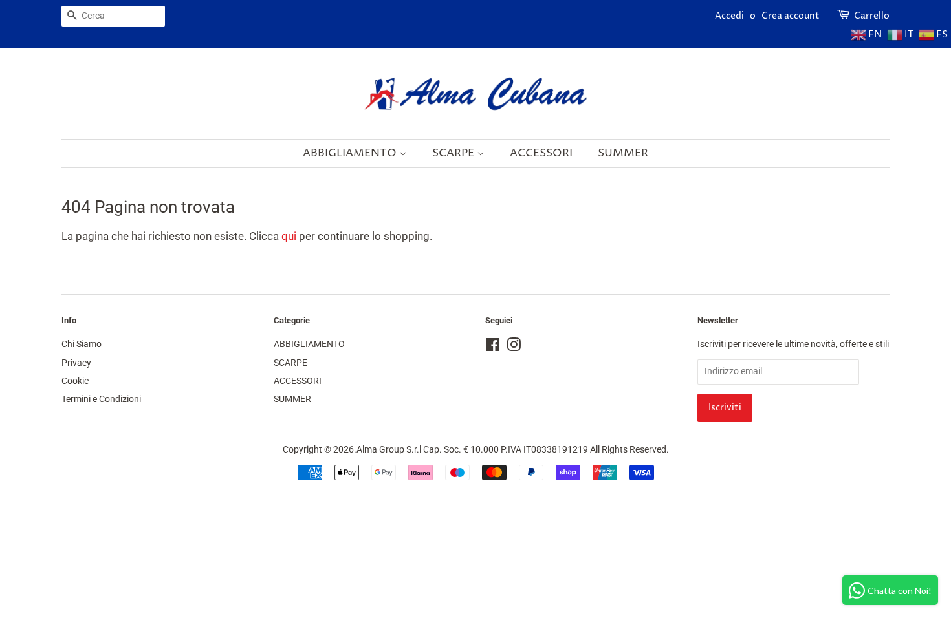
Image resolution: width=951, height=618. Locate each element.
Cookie (75, 381)
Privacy (76, 362)
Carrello (872, 16)
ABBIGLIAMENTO (351, 153)
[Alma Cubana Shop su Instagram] (514, 347)
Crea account (790, 16)
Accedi (729, 16)
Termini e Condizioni (101, 399)
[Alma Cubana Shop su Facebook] (492, 347)
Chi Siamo (81, 344)
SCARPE (454, 153)
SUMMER (623, 153)
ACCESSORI (541, 153)
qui (288, 235)
